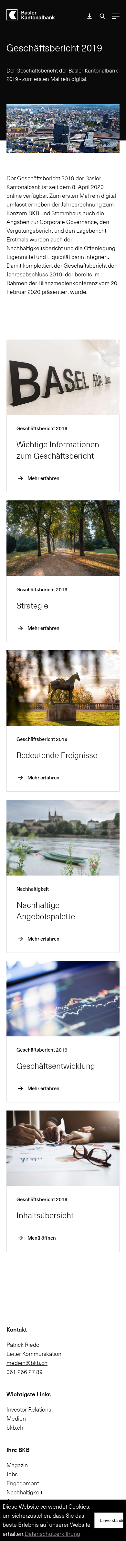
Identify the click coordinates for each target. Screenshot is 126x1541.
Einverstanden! (111, 1520)
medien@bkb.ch (26, 1362)
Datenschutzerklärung (52, 1533)
